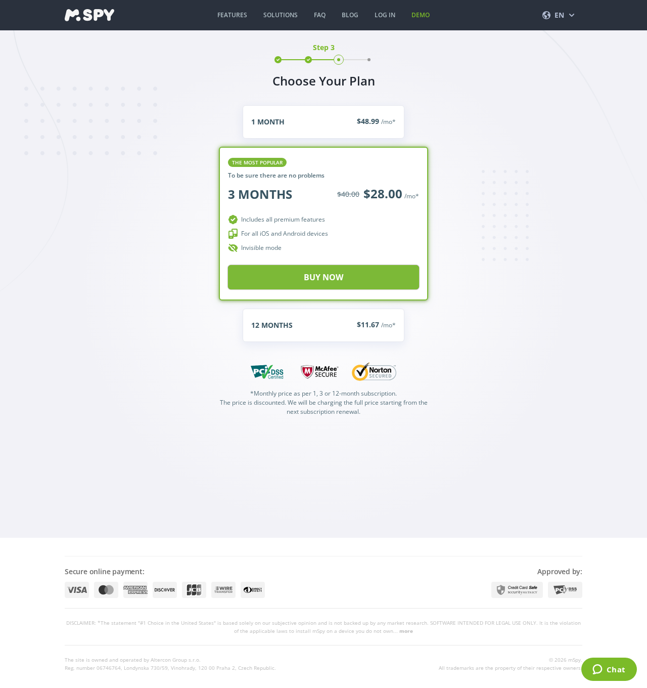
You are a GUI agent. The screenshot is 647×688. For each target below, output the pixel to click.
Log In (385, 15)
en (559, 15)
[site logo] (89, 15)
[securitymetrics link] (517, 590)
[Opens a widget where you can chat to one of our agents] (609, 670)
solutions (280, 15)
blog (350, 15)
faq (320, 15)
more (406, 630)
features (232, 15)
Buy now (323, 277)
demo (420, 15)
